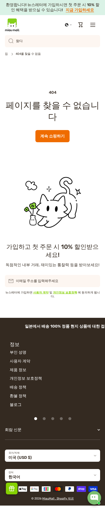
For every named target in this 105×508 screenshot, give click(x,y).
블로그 (15, 404)
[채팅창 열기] (94, 498)
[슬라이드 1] (35, 418)
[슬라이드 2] (44, 418)
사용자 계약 (20, 361)
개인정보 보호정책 (26, 378)
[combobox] (52, 41)
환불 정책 (18, 396)
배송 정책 (18, 387)
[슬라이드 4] (61, 418)
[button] (68, 24)
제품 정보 (18, 369)
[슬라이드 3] (52, 418)
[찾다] (9, 41)
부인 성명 (18, 352)
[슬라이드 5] (69, 418)
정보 (15, 344)
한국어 (14, 477)
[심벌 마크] (12, 24)
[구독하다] (94, 281)
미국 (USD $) (20, 457)
